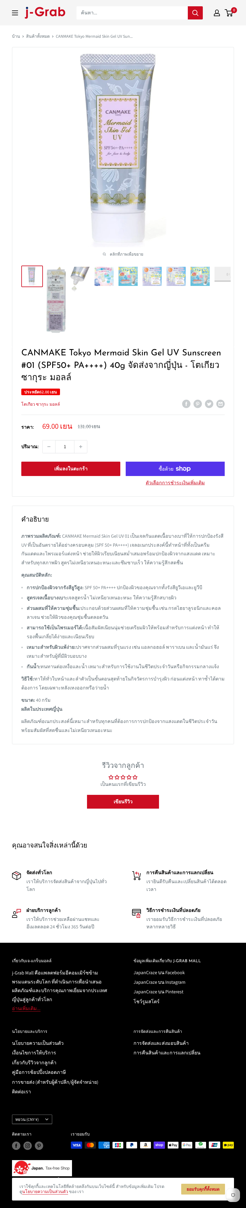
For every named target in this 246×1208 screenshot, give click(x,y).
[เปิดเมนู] (15, 12)
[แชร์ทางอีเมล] (220, 403)
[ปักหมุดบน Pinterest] (198, 403)
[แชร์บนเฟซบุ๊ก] (186, 403)
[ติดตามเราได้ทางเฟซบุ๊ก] (16, 1146)
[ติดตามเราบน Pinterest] (39, 1146)
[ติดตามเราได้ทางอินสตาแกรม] (27, 1146)
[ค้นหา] (195, 12)
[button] (123, 802)
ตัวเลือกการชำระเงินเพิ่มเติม (175, 483)
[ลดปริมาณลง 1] (49, 446)
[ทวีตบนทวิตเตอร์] (209, 403)
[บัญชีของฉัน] (217, 13)
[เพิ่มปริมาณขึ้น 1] (80, 446)
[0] (229, 12)
